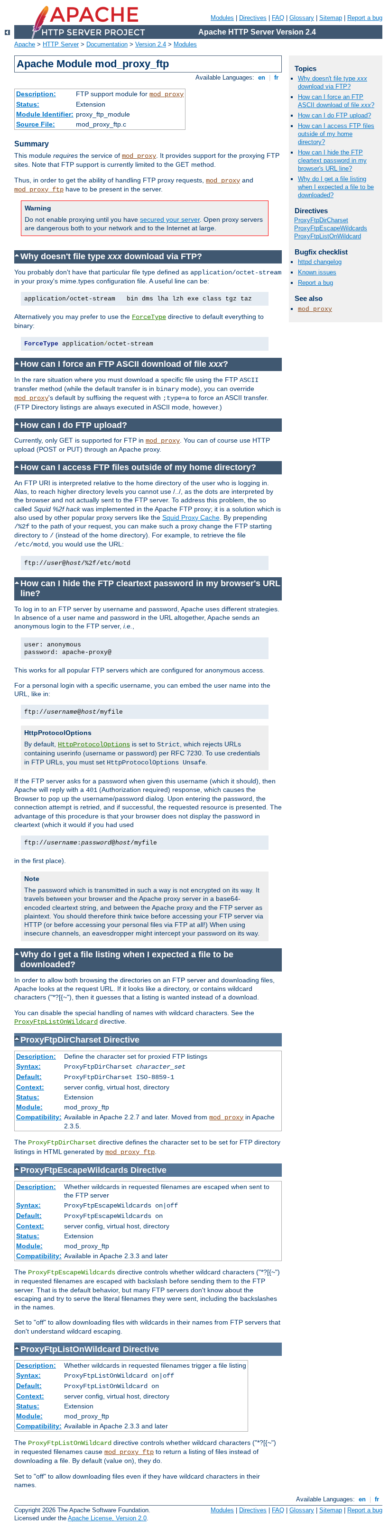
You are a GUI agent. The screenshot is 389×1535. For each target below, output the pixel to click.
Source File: (35, 124)
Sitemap (330, 17)
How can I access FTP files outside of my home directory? (336, 133)
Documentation (107, 44)
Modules (222, 17)
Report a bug (364, 17)
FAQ (278, 17)
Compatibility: (39, 1117)
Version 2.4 (150, 44)
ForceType (149, 317)
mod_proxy (166, 94)
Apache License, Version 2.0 (107, 1518)
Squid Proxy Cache (191, 517)
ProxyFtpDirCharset (321, 220)
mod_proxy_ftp (39, 189)
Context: (30, 1087)
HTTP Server (61, 44)
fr (276, 77)
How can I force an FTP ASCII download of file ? (336, 101)
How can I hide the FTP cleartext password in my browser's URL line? (332, 160)
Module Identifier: (45, 114)
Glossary (301, 17)
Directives (253, 17)
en (261, 77)
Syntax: (28, 1066)
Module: (29, 1107)
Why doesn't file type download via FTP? (332, 82)
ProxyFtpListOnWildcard (56, 1022)
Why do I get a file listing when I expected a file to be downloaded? (336, 187)
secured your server (170, 219)
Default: (29, 1077)
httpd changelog (320, 261)
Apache (24, 44)
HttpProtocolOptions (94, 744)
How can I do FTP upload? (334, 115)
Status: (27, 104)
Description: (36, 94)
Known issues (317, 272)
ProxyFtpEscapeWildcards (330, 228)
